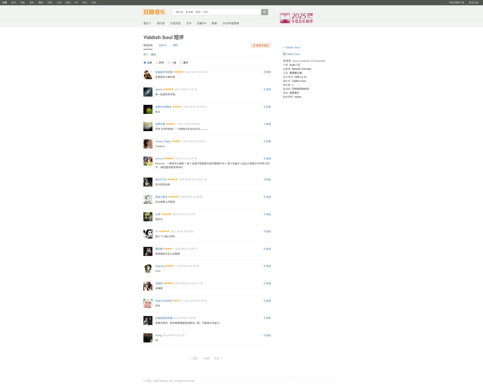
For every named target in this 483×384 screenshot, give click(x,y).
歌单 (214, 23)
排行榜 (161, 23)
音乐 (31, 2)
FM (76, 2)
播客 (40, 2)
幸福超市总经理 (163, 72)
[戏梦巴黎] (147, 126)
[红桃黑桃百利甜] (147, 320)
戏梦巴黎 (160, 124)
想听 (175, 45)
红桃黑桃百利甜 (163, 318)
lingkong (159, 266)
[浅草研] (147, 285)
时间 (84, 2)
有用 (268, 72)
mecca (159, 158)
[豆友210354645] (147, 303)
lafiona (158, 89)
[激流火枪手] (147, 199)
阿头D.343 (161, 179)
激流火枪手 (161, 196)
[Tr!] (147, 234)
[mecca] (147, 161)
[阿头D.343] (147, 182)
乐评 (189, 23)
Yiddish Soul (292, 47)
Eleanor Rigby (163, 141)
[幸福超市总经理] (147, 74)
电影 (22, 2)
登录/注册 (473, 2)
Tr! (156, 231)
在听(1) (163, 45)
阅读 (68, 2)
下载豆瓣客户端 (456, 2)
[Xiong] (147, 337)
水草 (157, 214)
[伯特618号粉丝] (147, 109)
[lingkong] (147, 268)
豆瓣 (4, 2)
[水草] (147, 216)
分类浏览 (175, 23)
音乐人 (147, 23)
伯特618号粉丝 (163, 106)
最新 (153, 54)
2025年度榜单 (230, 23)
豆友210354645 (163, 300)
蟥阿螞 (159, 248)
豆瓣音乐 (157, 12)
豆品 (94, 2)
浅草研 (159, 283)
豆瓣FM (201, 23)
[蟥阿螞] (147, 251)
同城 (50, 2)
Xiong (158, 335)
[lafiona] (147, 91)
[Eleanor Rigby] (147, 143)
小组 (59, 2)
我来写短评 (262, 45)
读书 (13, 2)
